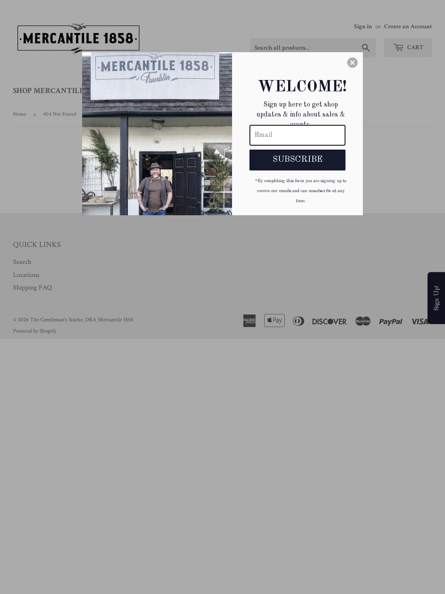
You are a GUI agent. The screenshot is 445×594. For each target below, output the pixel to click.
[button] (352, 62)
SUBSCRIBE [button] (297, 159)
